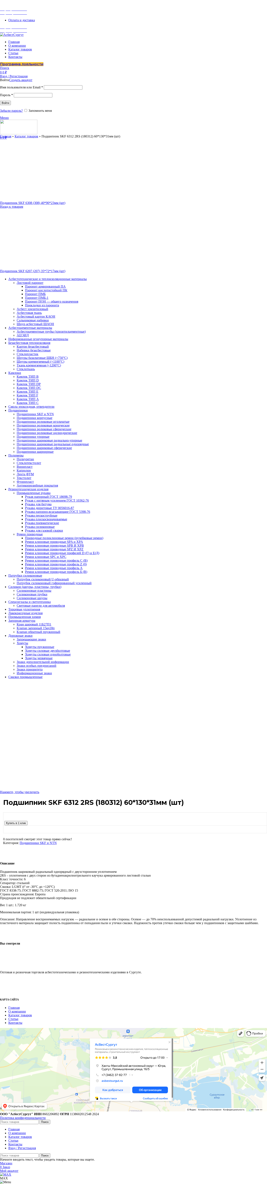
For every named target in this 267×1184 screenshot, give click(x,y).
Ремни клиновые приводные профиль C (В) (56, 560)
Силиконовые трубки (32, 594)
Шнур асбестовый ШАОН (35, 324)
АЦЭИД (23, 335)
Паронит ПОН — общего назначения (51, 301)
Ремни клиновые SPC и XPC (45, 557)
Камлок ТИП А (28, 399)
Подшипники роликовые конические (43, 425)
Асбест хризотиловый (32, 309)
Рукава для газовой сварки (44, 530)
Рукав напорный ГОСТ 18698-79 (48, 496)
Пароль (6, 95)
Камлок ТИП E (27, 391)
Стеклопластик (27, 354)
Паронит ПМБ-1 (36, 297)
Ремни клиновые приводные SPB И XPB (54, 545)
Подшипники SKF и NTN (35, 414)
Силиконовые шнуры (32, 598)
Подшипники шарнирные (35, 451)
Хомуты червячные (39, 658)
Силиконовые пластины (34, 590)
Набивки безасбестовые (34, 350)
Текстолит (24, 478)
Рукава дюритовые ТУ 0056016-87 (49, 508)
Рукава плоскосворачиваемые (46, 519)
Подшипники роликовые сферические (44, 429)
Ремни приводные (30, 534)
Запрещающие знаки (31, 639)
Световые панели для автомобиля (41, 605)
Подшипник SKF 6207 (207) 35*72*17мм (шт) (32, 271)
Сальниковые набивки (33, 320)
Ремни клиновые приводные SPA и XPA (54, 542)
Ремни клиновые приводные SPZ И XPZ (54, 549)
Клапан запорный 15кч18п (36, 628)
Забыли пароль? (11, 110)
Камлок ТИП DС (29, 388)
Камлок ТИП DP (29, 384)
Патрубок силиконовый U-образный (43, 579)
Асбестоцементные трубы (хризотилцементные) (51, 331)
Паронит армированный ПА (45, 286)
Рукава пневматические (42, 523)
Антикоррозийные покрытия (37, 485)
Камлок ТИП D (28, 380)
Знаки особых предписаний (36, 665)
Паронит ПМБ (35, 294)
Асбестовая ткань (29, 313)
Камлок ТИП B (28, 376)
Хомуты (22, 643)
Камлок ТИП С (28, 403)
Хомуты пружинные (39, 647)
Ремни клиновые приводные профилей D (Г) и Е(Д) (62, 553)
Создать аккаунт (20, 80)
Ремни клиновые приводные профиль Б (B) (56, 572)
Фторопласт (25, 481)
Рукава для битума (38, 504)
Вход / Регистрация (22, 1148)
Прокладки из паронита (42, 305)
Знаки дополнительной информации (43, 662)
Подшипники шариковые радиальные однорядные (53, 444)
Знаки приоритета (30, 669)
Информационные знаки (34, 673)
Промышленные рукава (33, 493)
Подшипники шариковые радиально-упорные (49, 440)
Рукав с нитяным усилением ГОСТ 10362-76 (57, 500)
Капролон (24, 470)
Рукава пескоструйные (41, 515)
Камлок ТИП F (27, 395)
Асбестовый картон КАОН (36, 316)
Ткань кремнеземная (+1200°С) (39, 365)
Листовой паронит (30, 282)
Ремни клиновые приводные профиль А (54, 568)
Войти (5, 102)
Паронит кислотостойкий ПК (46, 290)
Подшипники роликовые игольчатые (43, 421)
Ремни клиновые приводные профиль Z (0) (56, 564)
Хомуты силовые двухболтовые (47, 650)
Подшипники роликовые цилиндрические (47, 433)
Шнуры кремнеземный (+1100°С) (40, 361)
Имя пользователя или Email (21, 87)
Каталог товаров (26, 136)
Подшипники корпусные (34, 418)
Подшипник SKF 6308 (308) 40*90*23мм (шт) (32, 203)
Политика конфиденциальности (23, 1118)
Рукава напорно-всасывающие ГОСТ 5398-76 (57, 511)
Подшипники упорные (33, 436)
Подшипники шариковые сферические (44, 448)
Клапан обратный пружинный (38, 632)
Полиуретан (25, 459)
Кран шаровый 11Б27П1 (34, 624)
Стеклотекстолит (29, 463)
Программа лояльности (21, 64)
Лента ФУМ (25, 474)
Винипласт (25, 466)
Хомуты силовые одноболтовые (48, 654)
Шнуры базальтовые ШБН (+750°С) (42, 358)
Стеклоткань (26, 369)
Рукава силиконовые (40, 526)
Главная (5, 136)
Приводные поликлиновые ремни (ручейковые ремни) (64, 538)
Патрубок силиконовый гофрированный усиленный (54, 583)
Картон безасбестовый (33, 346)
